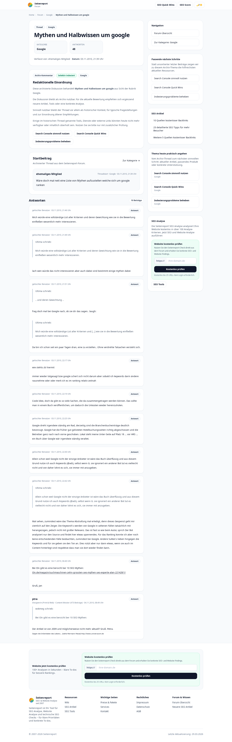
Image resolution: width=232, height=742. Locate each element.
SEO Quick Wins (165, 4)
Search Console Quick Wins (91, 133)
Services (105, 706)
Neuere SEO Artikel (182, 706)
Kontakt (105, 711)
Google (49, 15)
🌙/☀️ (199, 4)
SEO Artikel (70, 706)
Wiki (67, 702)
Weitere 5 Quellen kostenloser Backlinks (174, 137)
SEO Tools (159, 284)
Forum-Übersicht (163, 33)
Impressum (143, 702)
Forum (40, 15)
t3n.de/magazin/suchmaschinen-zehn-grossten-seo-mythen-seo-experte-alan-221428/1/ (79, 572)
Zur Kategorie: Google (165, 42)
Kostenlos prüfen (175, 269)
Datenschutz (143, 706)
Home (31, 15)
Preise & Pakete (109, 702)
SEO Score (185, 4)
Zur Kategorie (131, 160)
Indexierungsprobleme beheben (53, 141)
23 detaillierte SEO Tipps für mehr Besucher (171, 129)
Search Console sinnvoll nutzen (52, 133)
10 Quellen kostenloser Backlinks (170, 120)
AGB (139, 711)
